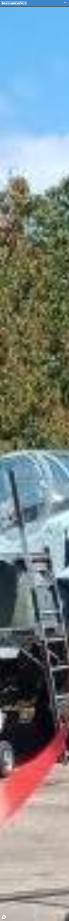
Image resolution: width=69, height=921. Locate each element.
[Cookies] (4, 917)
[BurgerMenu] (65, 3)
